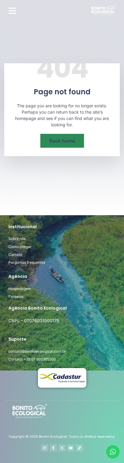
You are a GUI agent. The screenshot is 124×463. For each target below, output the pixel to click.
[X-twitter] (62, 448)
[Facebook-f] (53, 448)
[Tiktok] (79, 448)
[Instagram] (44, 448)
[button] (12, 10)
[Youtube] (70, 448)
